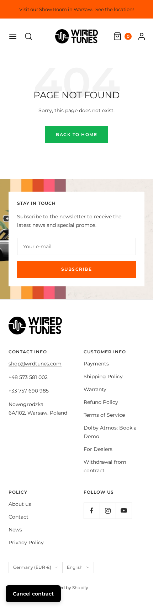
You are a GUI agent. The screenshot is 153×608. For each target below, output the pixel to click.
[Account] (141, 36)
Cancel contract (33, 594)
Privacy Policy (26, 542)
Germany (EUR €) (32, 567)
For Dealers (98, 449)
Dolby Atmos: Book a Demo (110, 432)
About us (20, 504)
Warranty (95, 389)
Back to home (76, 134)
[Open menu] (13, 36)
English (75, 567)
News (15, 529)
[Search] (28, 36)
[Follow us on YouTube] (124, 511)
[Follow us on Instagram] (108, 511)
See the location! (114, 9)
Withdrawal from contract (105, 466)
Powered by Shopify (66, 587)
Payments (96, 363)
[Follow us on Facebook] (92, 511)
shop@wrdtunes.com (35, 363)
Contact (18, 517)
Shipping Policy (103, 376)
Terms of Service (104, 415)
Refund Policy (101, 402)
